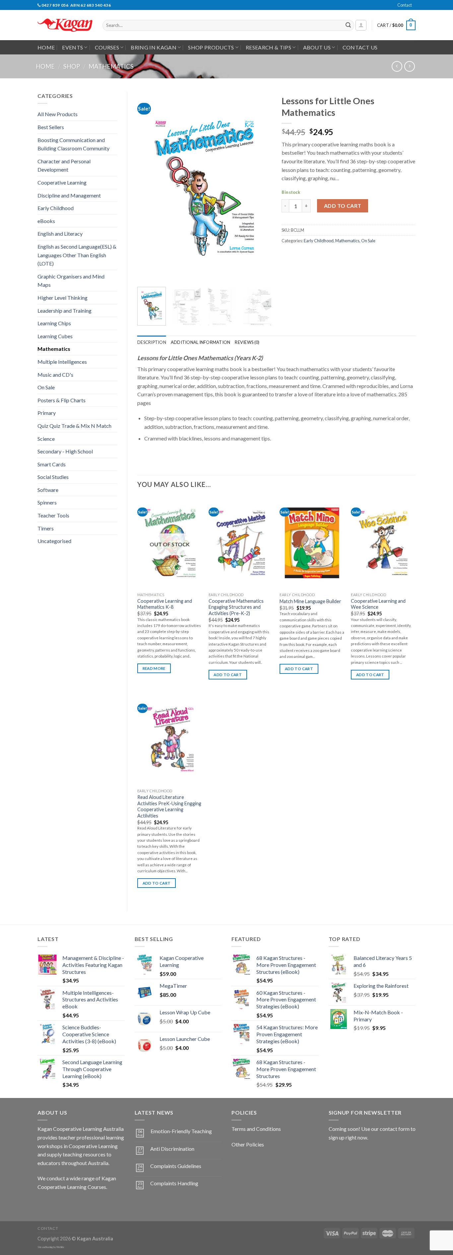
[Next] (260, 187)
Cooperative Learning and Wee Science (378, 604)
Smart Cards (51, 464)
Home (46, 47)
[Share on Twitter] (299, 255)
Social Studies (53, 477)
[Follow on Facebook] (43, 1203)
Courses (107, 47)
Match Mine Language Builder (310, 601)
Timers (45, 528)
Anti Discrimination (172, 1148)
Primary (46, 413)
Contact (404, 5)
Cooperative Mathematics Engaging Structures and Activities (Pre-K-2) (236, 607)
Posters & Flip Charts (61, 400)
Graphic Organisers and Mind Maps (70, 280)
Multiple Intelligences (62, 361)
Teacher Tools (53, 515)
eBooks (46, 221)
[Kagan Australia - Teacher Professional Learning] (65, 25)
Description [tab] (151, 342)
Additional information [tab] (200, 342)
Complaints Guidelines (175, 1166)
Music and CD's (55, 374)
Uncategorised (54, 541)
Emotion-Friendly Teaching (181, 1131)
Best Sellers (50, 127)
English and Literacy (60, 233)
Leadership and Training (64, 310)
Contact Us (360, 47)
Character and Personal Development (64, 165)
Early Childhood (55, 208)
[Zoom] (146, 273)
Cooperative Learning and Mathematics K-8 (164, 604)
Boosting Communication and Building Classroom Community (73, 144)
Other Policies (247, 1144)
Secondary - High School (65, 451)
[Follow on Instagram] (55, 1203)
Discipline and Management (69, 195)
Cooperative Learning (62, 182)
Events (72, 47)
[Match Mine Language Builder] (312, 543)
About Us (317, 47)
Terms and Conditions (256, 1129)
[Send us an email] (419, 9)
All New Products (57, 114)
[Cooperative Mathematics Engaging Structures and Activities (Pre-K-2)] (241, 543)
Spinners (47, 502)
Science (46, 438)
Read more (154, 668)
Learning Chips (54, 323)
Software (47, 490)
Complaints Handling (174, 1183)
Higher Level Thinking (62, 297)
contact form (395, 1129)
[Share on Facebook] (287, 255)
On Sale (46, 387)
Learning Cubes (55, 336)
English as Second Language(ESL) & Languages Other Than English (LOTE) (76, 255)
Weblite (60, 1247)
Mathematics (111, 66)
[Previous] (148, 187)
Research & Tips (268, 47)
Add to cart (342, 205)
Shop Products (211, 47)
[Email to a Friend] (311, 255)
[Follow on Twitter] (67, 1203)
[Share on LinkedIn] (335, 255)
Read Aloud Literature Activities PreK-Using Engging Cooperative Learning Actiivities (169, 806)
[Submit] (348, 25)
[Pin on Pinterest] (323, 255)
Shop (71, 66)
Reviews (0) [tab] (247, 342)
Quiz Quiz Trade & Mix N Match (74, 426)
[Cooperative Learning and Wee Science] (383, 543)
